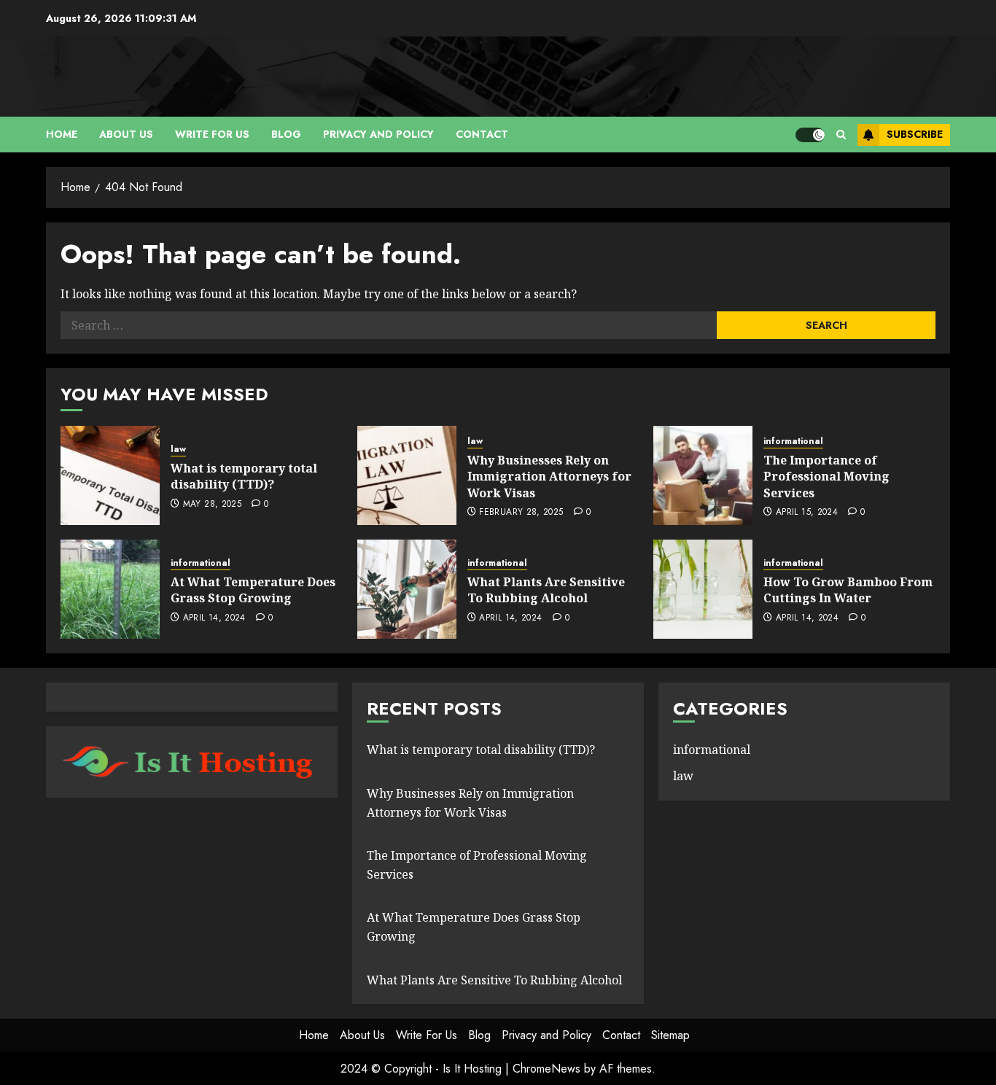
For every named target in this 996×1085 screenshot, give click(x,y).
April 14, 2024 (214, 618)
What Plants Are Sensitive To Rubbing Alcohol (546, 590)
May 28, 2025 (212, 504)
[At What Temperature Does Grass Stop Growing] (110, 589)
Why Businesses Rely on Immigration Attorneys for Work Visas (549, 476)
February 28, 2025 (521, 512)
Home (61, 134)
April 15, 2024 (807, 512)
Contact (482, 134)
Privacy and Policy (378, 134)
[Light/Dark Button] (810, 135)
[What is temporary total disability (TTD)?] (110, 475)
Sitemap (670, 1035)
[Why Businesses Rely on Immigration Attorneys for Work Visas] (406, 475)
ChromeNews (546, 1068)
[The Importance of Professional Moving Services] (702, 475)
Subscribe (915, 134)
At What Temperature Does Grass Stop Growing (253, 590)
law (178, 449)
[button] (841, 134)
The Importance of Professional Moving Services (826, 476)
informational (793, 441)
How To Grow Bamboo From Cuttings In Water (848, 590)
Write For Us (212, 134)
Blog (286, 134)
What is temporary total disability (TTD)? (244, 476)
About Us (126, 134)
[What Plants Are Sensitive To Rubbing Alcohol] (406, 589)
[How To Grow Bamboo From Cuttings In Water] (702, 589)
